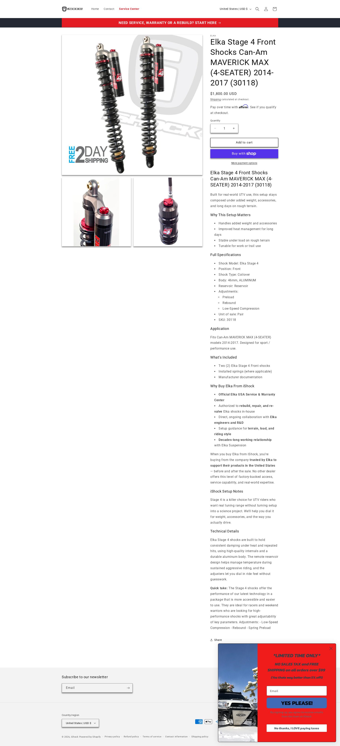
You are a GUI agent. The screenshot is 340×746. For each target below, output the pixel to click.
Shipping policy (199, 736)
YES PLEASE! (297, 703)
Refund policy (131, 736)
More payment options (244, 163)
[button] (257, 9)
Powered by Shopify (90, 737)
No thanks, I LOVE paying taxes (296, 728)
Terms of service (152, 736)
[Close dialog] (331, 648)
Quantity (215, 120)
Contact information (176, 736)
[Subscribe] (128, 688)
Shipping (215, 99)
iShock (75, 737)
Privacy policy (112, 736)
